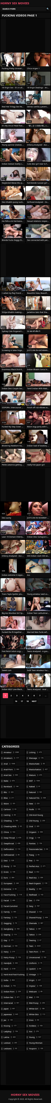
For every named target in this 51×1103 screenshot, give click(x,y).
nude (34, 809)
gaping (10, 934)
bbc (8, 792)
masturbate (37, 763)
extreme (10, 889)
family (10, 911)
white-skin (37, 1014)
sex (34, 900)
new (34, 803)
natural (35, 792)
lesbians (10, 1048)
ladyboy (11, 1031)
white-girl (37, 1008)
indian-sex (12, 997)
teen (35, 946)
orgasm (36, 832)
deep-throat (12, 837)
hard (9, 968)
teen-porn (37, 951)
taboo (35, 929)
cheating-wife (13, 826)
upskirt (35, 968)
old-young (37, 820)
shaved (35, 911)
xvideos (35, 1025)
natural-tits (37, 798)
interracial (11, 1003)
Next (34, 701)
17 (22, 701)
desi (9, 860)
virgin (35, 980)
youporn (36, 1048)
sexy (34, 906)
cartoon (10, 809)
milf (34, 780)
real (34, 872)
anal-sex (11, 775)
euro (9, 877)
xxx (34, 1031)
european (11, 883)
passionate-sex (38, 849)
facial (9, 900)
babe (9, 780)
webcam (35, 991)
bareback (11, 786)
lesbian (10, 1043)
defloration (12, 849)
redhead (36, 894)
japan (9, 1008)
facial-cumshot (11, 907)
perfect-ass (37, 866)
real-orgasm (38, 883)
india (9, 980)
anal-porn (11, 769)
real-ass (36, 877)
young (35, 1037)
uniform (35, 963)
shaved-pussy (38, 917)
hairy (9, 951)
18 (28, 701)
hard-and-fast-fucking (14, 975)
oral (34, 826)
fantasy (10, 917)
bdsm (9, 803)
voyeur (35, 986)
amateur (11, 752)
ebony (10, 866)
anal (9, 763)
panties (35, 843)
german (10, 946)
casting (10, 815)
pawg (34, 855)
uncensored (37, 957)
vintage (35, 974)
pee (34, 860)
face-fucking (13, 894)
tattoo (35, 934)
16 (16, 701)
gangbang (11, 929)
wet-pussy (37, 1003)
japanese (11, 1014)
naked (34, 786)
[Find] (48, 9)
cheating (11, 820)
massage (36, 758)
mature (35, 775)
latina (10, 1037)
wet (34, 997)
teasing (35, 940)
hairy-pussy (12, 957)
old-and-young (36, 816)
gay (9, 940)
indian (10, 986)
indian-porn (12, 991)
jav (8, 1020)
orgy (34, 837)
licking (35, 752)
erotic (9, 872)
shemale (36, 923)
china (9, 832)
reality (35, 889)
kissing (10, 1025)
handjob (11, 963)
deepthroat (12, 843)
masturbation (38, 769)
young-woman (35, 1043)
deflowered (12, 855)
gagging (10, 923)
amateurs (11, 758)
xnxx (34, 1020)
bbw (9, 798)
